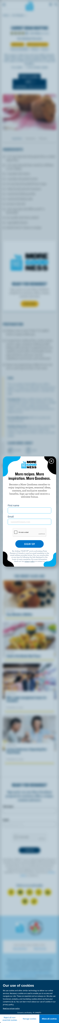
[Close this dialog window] (51, 461)
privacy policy (29, 561)
